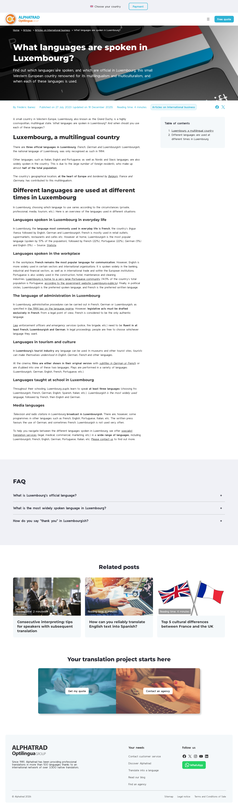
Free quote (224, 19)
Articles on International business (173, 107)
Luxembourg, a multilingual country (193, 130)
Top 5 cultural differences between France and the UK (187, 624)
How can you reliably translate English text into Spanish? (117, 624)
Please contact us (102, 439)
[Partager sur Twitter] (223, 107)
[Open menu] (208, 19)
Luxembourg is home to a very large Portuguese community (63, 278)
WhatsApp (196, 765)
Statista (51, 245)
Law (15, 325)
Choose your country (108, 6)
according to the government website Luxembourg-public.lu (81, 283)
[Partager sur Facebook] (217, 107)
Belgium (113, 176)
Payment (138, 6)
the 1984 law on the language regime (51, 308)
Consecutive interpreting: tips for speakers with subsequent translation (45, 626)
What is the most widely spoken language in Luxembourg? (59, 508)
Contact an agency (158, 691)
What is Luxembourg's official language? (44, 495)
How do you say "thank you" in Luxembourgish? (50, 521)
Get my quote (77, 691)
